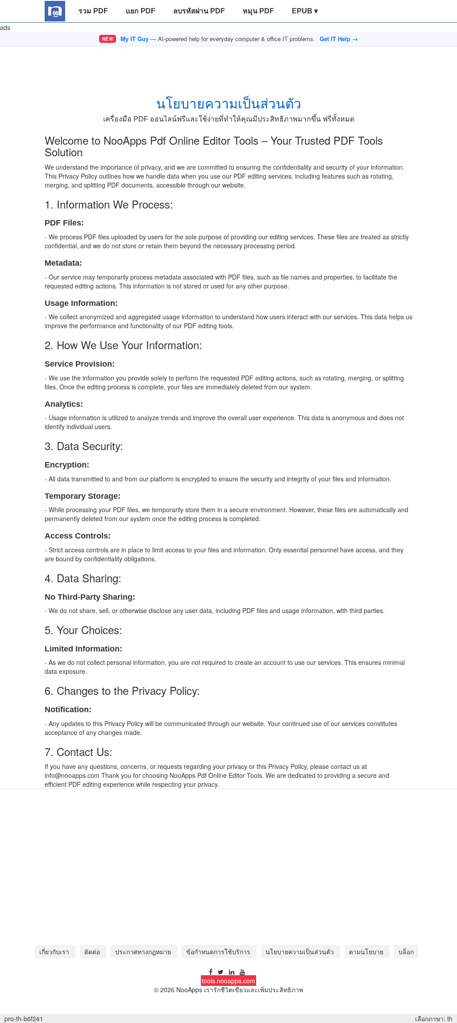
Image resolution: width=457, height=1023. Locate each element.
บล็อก (406, 951)
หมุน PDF (258, 11)
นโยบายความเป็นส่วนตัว (301, 951)
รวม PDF (93, 11)
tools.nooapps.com (228, 980)
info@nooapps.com (72, 775)
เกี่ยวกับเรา (55, 951)
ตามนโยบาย (367, 951)
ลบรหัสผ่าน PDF (199, 11)
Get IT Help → (339, 39)
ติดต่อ (93, 951)
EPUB (305, 11)
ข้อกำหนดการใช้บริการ (219, 951)
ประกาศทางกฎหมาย (144, 951)
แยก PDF (140, 11)
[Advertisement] (228, 66)
